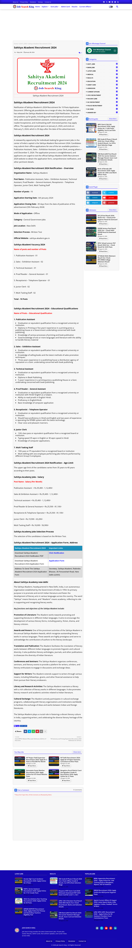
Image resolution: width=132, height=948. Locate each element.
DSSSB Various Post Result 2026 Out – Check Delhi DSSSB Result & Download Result (107, 231)
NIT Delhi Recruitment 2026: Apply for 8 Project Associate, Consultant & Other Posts (70, 760)
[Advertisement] (66, 24)
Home (37, 7)
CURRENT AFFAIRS (102, 92)
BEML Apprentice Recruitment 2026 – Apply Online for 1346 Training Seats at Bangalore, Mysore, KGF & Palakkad (104, 881)
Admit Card (65, 7)
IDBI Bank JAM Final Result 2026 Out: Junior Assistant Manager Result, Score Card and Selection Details (107, 157)
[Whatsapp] (33, 731)
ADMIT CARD (102, 85)
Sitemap (40, 2)
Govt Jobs (54, 7)
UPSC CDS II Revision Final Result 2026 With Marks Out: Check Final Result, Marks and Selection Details (70, 904)
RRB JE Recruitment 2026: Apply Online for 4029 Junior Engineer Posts (105, 892)
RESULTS (102, 78)
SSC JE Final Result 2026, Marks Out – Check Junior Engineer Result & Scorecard (107, 217)
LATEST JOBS (102, 71)
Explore (44, 7)
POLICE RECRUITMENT (102, 106)
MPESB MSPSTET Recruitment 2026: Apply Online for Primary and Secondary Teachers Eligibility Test (34, 912)
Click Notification (56, 553)
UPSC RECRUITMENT (102, 95)
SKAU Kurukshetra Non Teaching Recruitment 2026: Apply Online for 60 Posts (35, 901)
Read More (32, 766)
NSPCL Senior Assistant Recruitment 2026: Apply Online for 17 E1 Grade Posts (35, 891)
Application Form (56, 561)
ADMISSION (102, 88)
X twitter (111, 193)
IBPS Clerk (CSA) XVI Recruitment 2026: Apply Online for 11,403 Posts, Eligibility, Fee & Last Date (107, 127)
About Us (15, 2)
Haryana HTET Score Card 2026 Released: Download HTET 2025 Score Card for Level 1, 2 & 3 (70, 893)
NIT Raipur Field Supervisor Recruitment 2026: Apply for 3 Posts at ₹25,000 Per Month (36, 760)
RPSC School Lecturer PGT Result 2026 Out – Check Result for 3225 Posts (107, 245)
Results (74, 7)
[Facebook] (25, 731)
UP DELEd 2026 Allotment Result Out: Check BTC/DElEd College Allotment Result (106, 259)
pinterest (111, 203)
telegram (95, 203)
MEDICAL (102, 74)
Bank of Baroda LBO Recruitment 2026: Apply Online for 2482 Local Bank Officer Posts (107, 171)
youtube (111, 198)
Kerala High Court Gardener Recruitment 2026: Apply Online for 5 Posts (35, 881)
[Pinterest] (37, 731)
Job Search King (61, 945)
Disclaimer (33, 2)
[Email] (41, 731)
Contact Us (48, 2)
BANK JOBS (102, 67)
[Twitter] (29, 731)
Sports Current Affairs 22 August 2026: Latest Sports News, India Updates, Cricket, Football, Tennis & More (105, 903)
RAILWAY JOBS (102, 99)
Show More (113, 119)
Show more (77, 752)
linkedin (95, 198)
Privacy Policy (24, 2)
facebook (95, 193)
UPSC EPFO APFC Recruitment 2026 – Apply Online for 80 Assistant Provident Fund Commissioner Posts (104, 915)
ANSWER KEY (102, 112)
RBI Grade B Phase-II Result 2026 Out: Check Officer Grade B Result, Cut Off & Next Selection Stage (107, 142)
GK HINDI (102, 109)
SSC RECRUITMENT (102, 102)
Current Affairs (85, 7)
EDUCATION (102, 81)
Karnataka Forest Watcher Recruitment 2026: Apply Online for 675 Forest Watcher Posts (36, 773)
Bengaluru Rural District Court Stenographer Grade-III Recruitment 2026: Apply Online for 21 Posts (71, 773)
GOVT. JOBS (23, 44)
